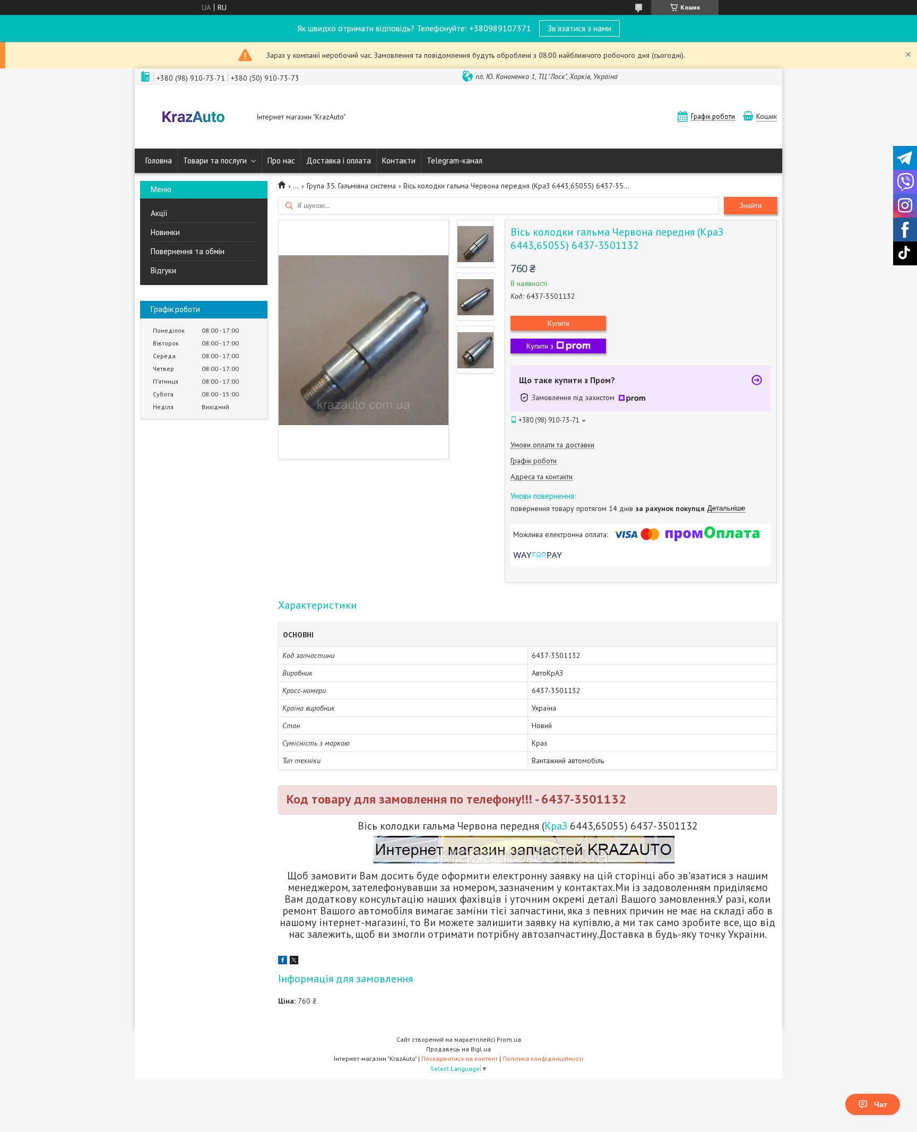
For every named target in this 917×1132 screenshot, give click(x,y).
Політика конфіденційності (543, 1058)
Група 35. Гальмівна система (351, 186)
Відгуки (163, 270)
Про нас (281, 161)
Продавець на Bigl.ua (458, 1049)
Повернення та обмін (187, 251)
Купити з (539, 346)
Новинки (165, 232)
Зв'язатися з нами (579, 28)
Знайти (750, 206)
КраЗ (555, 825)
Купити (558, 323)
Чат (880, 1104)
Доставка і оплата (338, 161)
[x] (294, 961)
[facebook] (282, 961)
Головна (158, 161)
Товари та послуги (215, 161)
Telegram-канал (454, 161)
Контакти (399, 161)
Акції (159, 213)
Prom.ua (509, 1039)
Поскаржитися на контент (459, 1058)
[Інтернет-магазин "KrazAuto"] (193, 117)
